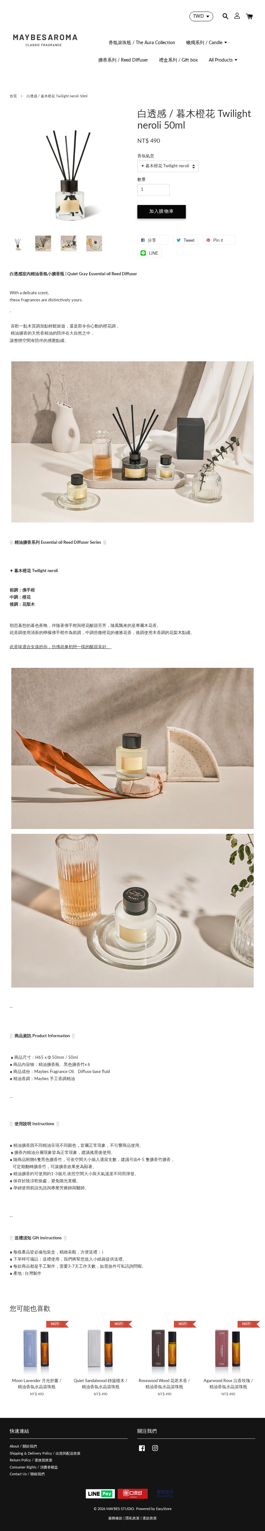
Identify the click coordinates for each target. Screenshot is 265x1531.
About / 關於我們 (23, 1446)
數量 (141, 180)
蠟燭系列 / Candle (205, 43)
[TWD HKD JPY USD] (201, 16)
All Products (221, 60)
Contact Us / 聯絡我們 (27, 1474)
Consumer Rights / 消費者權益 (34, 1467)
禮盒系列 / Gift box (178, 60)
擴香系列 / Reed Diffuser (123, 60)
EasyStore (164, 1509)
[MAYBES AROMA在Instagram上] (155, 1451)
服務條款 (115, 1518)
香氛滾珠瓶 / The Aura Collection (142, 43)
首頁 (13, 96)
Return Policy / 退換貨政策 (31, 1460)
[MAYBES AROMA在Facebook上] (141, 1451)
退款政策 (150, 1518)
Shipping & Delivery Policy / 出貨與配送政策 (45, 1453)
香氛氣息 (145, 156)
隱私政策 (132, 1518)
